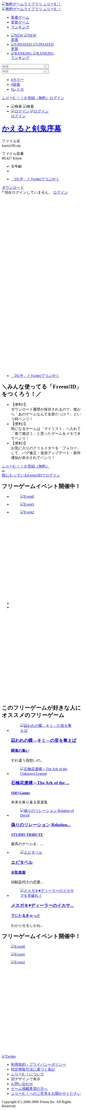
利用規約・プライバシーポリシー (38, 1064)
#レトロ (17, 89)
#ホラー (17, 80)
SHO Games (20, 793)
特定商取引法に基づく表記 (33, 1069)
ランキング (20, 27)
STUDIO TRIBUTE (27, 835)
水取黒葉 (18, 872)
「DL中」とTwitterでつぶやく (35, 179)
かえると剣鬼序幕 (31, 128)
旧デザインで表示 (25, 1079)
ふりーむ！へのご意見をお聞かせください (46, 1093)
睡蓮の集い (20, 750)
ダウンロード (13, 187)
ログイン (57, 98)
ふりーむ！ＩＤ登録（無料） (26, 98)
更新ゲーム (20, 22)
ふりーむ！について (27, 1074)
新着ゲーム (20, 17)
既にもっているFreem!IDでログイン (31, 475)
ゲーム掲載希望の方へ (29, 1089)
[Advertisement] (43, 238)
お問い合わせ (22, 1084)
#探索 (15, 84)
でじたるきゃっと (25, 916)
